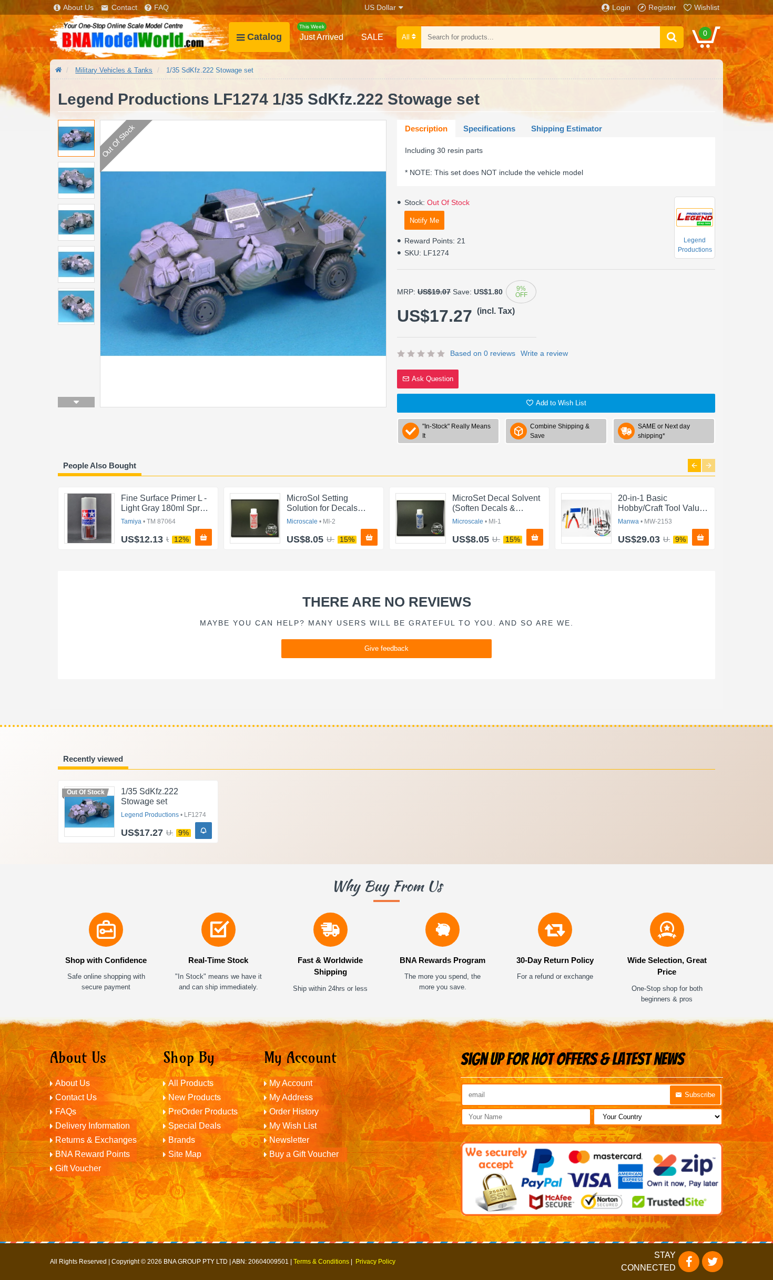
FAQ (161, 7)
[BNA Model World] (139, 37)
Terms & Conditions (321, 1261)
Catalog (264, 37)
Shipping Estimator (566, 128)
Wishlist (706, 7)
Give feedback (386, 648)
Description (426, 128)
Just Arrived (321, 33)
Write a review (544, 353)
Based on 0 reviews (482, 353)
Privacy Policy (375, 1261)
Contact (124, 7)
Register (662, 7)
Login (621, 7)
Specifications (489, 128)
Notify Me (424, 220)
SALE (372, 37)
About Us (78, 7)
